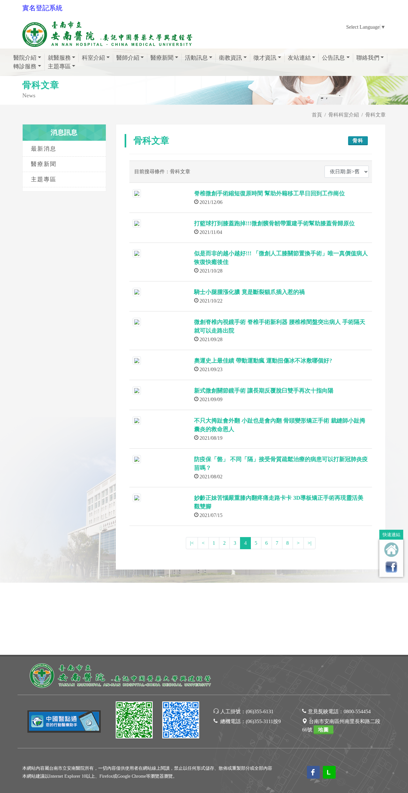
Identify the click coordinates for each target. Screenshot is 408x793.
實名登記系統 (42, 8)
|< (192, 543)
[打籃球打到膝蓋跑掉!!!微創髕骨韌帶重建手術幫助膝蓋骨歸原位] (137, 223)
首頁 (317, 114)
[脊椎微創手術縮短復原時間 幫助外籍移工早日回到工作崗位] (137, 193)
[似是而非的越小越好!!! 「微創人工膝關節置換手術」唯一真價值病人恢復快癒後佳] (137, 253)
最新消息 (43, 149)
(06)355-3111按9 (263, 721)
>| (309, 543)
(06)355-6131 (259, 711)
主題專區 (43, 179)
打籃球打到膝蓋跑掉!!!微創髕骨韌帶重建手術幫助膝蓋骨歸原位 (274, 223)
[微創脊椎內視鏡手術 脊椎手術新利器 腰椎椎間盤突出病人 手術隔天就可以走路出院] (137, 321)
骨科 (358, 140)
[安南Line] (134, 721)
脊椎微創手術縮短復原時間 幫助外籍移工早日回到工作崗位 (269, 193)
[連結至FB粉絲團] (391, 567)
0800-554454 (357, 711)
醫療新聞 (43, 164)
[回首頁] (391, 549)
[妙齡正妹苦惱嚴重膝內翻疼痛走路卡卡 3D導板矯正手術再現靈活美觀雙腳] (137, 497)
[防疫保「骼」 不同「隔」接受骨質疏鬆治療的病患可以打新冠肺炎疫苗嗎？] (137, 458)
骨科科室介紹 (343, 114)
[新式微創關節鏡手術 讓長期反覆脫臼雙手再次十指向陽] (137, 390)
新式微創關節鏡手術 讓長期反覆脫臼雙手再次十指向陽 (263, 390)
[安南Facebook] (180, 721)
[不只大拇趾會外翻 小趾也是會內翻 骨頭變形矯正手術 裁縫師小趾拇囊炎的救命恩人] (137, 420)
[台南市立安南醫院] (121, 674)
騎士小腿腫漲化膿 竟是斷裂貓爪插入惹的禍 (249, 292)
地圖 (323, 729)
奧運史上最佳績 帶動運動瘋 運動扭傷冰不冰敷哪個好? (263, 360)
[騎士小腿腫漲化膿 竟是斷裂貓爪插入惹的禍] (137, 291)
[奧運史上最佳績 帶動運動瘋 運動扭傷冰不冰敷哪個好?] (137, 360)
